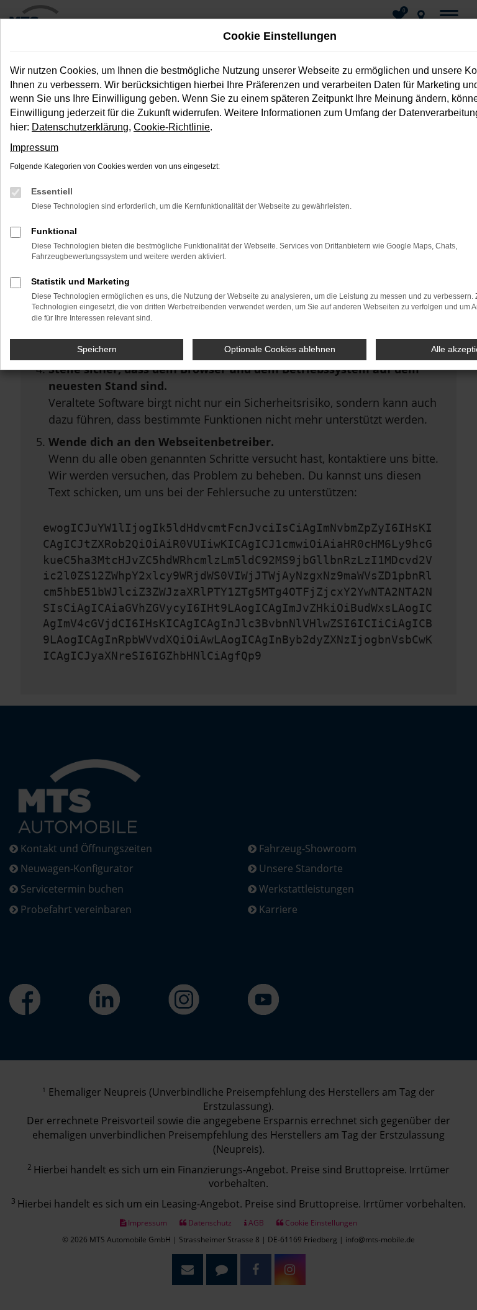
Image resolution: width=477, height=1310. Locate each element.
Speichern (97, 349)
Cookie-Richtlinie (172, 127)
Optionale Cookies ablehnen (279, 349)
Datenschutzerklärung (80, 127)
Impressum (34, 147)
